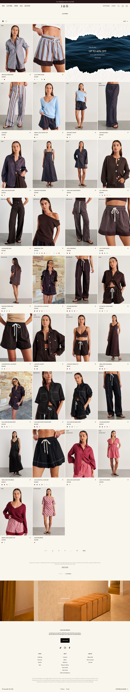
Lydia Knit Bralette (72, 364)
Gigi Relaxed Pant (72, 306)
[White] (109, 368)
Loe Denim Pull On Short (9, 364)
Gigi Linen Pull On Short (41, 306)
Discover (27, 5)
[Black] (99, 368)
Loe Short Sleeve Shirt (106, 306)
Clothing (9, 5)
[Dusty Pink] (46, 253)
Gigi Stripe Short (39, 74)
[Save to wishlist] (30, 70)
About (90, 653)
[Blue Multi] (99, 253)
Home (60, 573)
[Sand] (49, 484)
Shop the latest (73, 1)
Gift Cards (65, 670)
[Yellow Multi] (109, 195)
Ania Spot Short (71, 132)
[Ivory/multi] (6, 79)
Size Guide (65, 667)
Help (65, 653)
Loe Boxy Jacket (39, 364)
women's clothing (40, 562)
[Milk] (51, 253)
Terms (67, 689)
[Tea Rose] (4, 253)
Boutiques (106, 5)
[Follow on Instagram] (65, 648)
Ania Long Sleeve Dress (73, 190)
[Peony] (107, 195)
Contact (65, 657)
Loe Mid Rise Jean (6, 248)
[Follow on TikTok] (61, 648)
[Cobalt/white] (104, 253)
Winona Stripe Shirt (7, 74)
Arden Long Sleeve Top (41, 132)
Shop (39, 653)
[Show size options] (30, 75)
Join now (65, 640)
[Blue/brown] (34, 79)
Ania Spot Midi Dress (40, 190)
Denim (16, 5)
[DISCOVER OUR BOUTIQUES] (65, 601)
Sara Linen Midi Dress (105, 364)
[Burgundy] (34, 137)
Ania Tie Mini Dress (104, 480)
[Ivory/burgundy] (4, 79)
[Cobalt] (102, 195)
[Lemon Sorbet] (49, 253)
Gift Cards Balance (65, 672)
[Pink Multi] (69, 137)
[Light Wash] (6, 368)
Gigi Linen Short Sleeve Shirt (42, 422)
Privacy (62, 689)
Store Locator (90, 659)
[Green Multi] (107, 253)
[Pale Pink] (11, 426)
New (3, 5)
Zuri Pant (4, 132)
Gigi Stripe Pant (71, 248)
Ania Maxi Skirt (103, 132)
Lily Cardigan (103, 190)
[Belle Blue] (99, 195)
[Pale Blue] (54, 253)
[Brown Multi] (67, 137)
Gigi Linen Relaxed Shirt (9, 422)
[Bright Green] (39, 253)
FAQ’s (65, 659)
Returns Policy (65, 665)
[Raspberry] (39, 426)
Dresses (40, 659)
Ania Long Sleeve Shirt (8, 190)
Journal (90, 662)
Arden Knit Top (38, 248)
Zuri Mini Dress (38, 537)
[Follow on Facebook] (69, 648)
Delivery (65, 662)
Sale (21, 5)
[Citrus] (39, 79)
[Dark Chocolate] (104, 195)
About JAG (90, 657)
